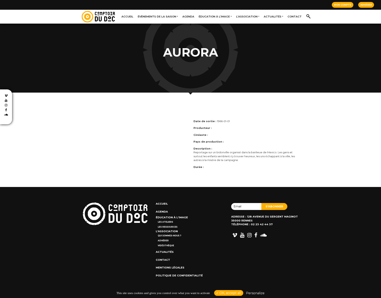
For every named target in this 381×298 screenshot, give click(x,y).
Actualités (272, 16)
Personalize (255, 293)
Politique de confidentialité (179, 275)
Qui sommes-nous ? (169, 235)
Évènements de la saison (157, 16)
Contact (295, 16)
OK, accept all (230, 293)
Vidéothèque (166, 245)
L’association (247, 16)
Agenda (188, 16)
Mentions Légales (170, 267)
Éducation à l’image (214, 16)
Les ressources (167, 227)
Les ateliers (165, 222)
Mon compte (342, 4)
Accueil (127, 16)
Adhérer (366, 4)
